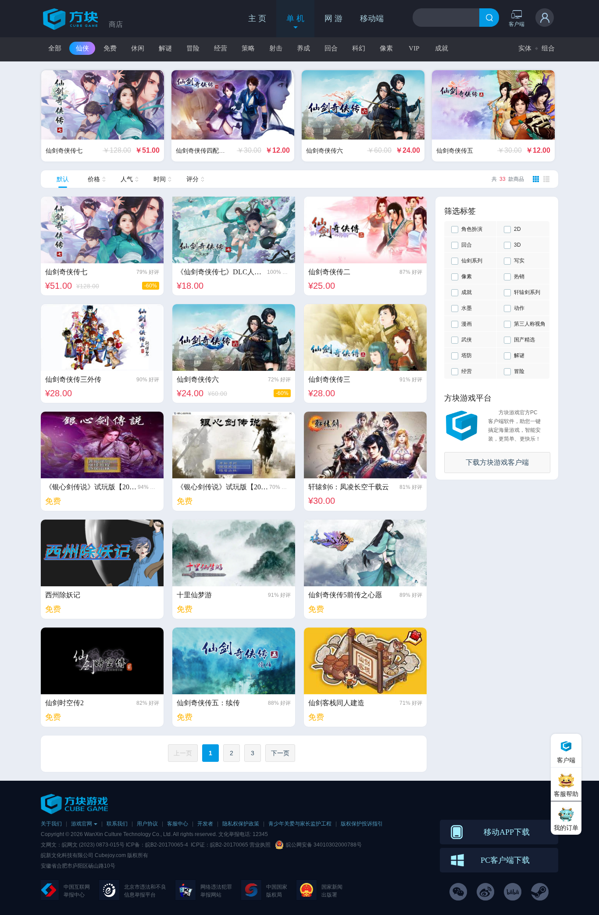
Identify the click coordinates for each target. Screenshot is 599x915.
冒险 (193, 48)
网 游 (333, 18)
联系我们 (117, 824)
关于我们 (51, 824)
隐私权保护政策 (240, 824)
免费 (110, 48)
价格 (94, 179)
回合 (331, 48)
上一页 (183, 753)
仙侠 (82, 48)
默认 (63, 179)
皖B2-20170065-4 (166, 845)
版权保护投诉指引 (362, 824)
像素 (386, 48)
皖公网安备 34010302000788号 (324, 845)
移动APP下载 (507, 832)
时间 (159, 179)
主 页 (257, 18)
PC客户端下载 (505, 860)
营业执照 (260, 845)
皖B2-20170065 (230, 845)
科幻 (358, 48)
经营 (220, 48)
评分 (192, 179)
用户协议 (147, 824)
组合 (548, 48)
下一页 (280, 753)
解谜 (165, 48)
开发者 (205, 824)
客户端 (516, 24)
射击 (275, 48)
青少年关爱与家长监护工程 (300, 824)
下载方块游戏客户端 (497, 462)
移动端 (372, 18)
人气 (127, 179)
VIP (414, 48)
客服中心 (177, 824)
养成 (303, 48)
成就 (441, 48)
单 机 (295, 18)
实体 (524, 48)
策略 (248, 48)
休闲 (137, 48)
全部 (54, 48)
